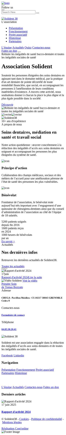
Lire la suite (35, 277)
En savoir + (8, 241)
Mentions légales (12, 422)
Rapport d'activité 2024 (14, 277)
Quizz (28, 47)
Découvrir (7, 104)
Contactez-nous (41, 47)
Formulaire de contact (13, 315)
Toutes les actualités (12, 266)
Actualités (18, 47)
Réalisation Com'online (14, 428)
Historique (15, 38)
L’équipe (6, 47)
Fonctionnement (18, 31)
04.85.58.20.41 (8, 329)
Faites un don (9, 50)
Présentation (16, 28)
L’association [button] (9, 21)
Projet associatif (18, 34)
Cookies (24, 419)
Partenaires (15, 41)
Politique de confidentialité (46, 419)
